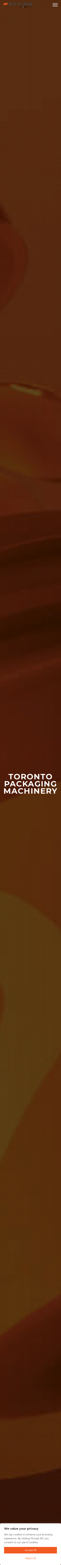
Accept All (30, 1550)
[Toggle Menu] (55, 4)
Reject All (30, 1558)
